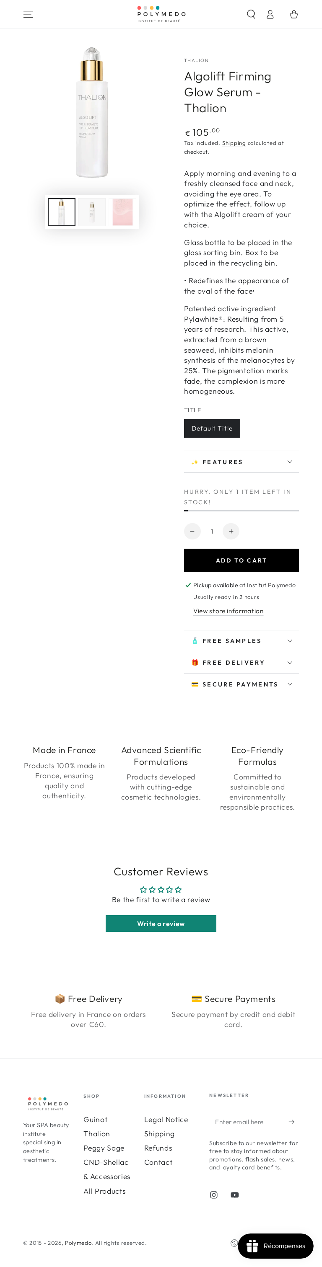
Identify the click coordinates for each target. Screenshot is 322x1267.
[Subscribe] (293, 1122)
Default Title (212, 428)
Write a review (161, 923)
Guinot (95, 1119)
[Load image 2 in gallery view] (92, 212)
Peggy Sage (104, 1148)
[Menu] (28, 14)
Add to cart (241, 560)
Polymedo (78, 1242)
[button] (251, 14)
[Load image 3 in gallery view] (122, 212)
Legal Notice (166, 1119)
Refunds (158, 1148)
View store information (228, 611)
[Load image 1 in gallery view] (61, 212)
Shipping (234, 142)
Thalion (96, 1133)
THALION (196, 60)
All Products (104, 1191)
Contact (158, 1162)
